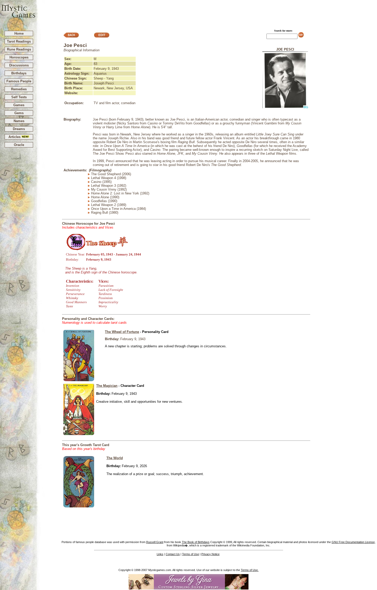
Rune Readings (19, 49)
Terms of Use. (250, 570)
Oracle (19, 145)
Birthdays (18, 73)
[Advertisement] (206, 13)
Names (19, 121)
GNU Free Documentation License (353, 542)
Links (160, 554)
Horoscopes (18, 57)
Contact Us (173, 554)
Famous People (18, 81)
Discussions (19, 65)
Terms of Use (190, 554)
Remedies (19, 89)
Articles (15, 137)
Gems (19, 113)
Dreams (19, 129)
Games (18, 105)
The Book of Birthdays (196, 542)
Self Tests (19, 97)
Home (19, 33)
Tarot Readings (19, 41)
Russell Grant (154, 542)
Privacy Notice (210, 554)
